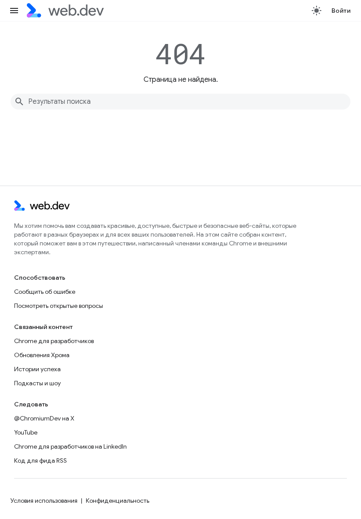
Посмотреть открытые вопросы (58, 306)
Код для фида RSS (40, 460)
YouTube (25, 432)
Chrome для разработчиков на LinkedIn (70, 446)
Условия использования (44, 500)
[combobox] (180, 102)
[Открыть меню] (14, 10)
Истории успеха (37, 369)
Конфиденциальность (117, 500)
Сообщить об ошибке (44, 292)
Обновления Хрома (42, 355)
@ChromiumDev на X (44, 418)
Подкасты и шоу (37, 383)
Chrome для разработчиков (54, 341)
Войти (341, 11)
